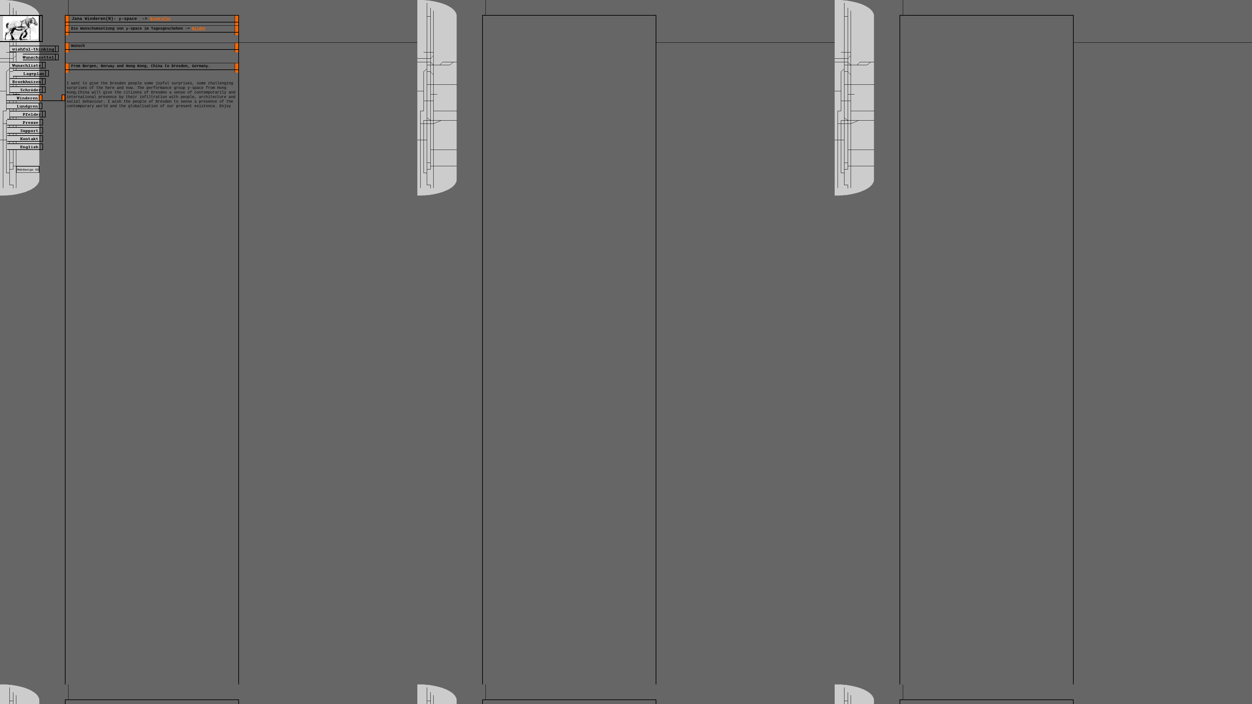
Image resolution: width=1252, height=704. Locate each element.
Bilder (199, 28)
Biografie (160, 19)
